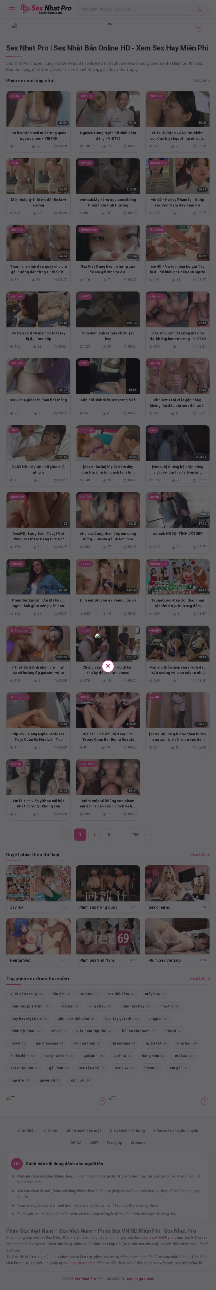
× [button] (108, 666)
